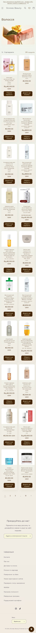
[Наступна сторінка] (31, 496)
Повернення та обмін (11, 574)
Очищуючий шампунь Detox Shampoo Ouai (27, 75)
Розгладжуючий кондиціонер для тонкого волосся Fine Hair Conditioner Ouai (9, 121)
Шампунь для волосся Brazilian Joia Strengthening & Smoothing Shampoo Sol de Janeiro (27, 342)
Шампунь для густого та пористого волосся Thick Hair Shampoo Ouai (26, 386)
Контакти (7, 557)
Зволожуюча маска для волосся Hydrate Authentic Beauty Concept (26, 121)
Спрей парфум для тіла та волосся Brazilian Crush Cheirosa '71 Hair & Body (9, 386)
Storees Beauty (14, 628)
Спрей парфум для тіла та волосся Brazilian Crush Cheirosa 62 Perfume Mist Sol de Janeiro (9, 253)
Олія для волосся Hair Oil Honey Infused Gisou (9, 80)
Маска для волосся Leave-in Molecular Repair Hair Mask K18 (26, 429)
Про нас (6, 561)
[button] (2, 8)
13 (25, 496)
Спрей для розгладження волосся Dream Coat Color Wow (27, 209)
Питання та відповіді (11, 570)
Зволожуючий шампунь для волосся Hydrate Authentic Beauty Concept (26, 165)
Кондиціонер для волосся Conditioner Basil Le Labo (9, 429)
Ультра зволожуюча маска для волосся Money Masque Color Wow (9, 470)
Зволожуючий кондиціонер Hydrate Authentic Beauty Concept (26, 297)
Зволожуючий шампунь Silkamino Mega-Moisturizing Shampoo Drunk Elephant (9, 298)
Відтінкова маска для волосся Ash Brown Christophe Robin (26, 470)
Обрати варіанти (9, 94)
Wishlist (6, 587)
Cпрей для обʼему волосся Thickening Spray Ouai (9, 341)
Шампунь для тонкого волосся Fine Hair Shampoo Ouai (9, 209)
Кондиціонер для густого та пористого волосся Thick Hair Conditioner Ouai (9, 166)
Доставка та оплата (10, 566)
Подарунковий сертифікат (13, 600)
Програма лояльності (11, 592)
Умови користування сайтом (13, 579)
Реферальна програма (11, 596)
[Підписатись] (30, 536)
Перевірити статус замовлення (14, 583)
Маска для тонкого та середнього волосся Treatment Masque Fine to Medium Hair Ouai (26, 254)
